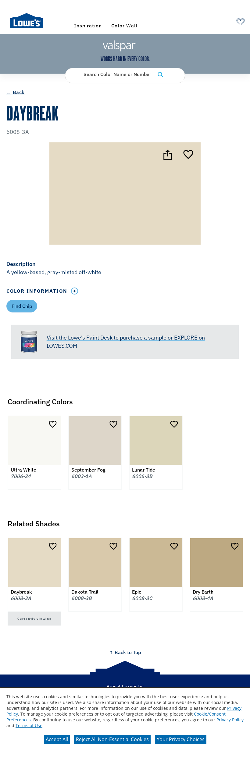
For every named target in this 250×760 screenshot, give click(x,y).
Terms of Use (29, 725)
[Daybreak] (188, 154)
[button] (125, 269)
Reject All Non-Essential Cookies (112, 739)
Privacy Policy (230, 720)
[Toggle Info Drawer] (74, 291)
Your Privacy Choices (181, 739)
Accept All (57, 739)
